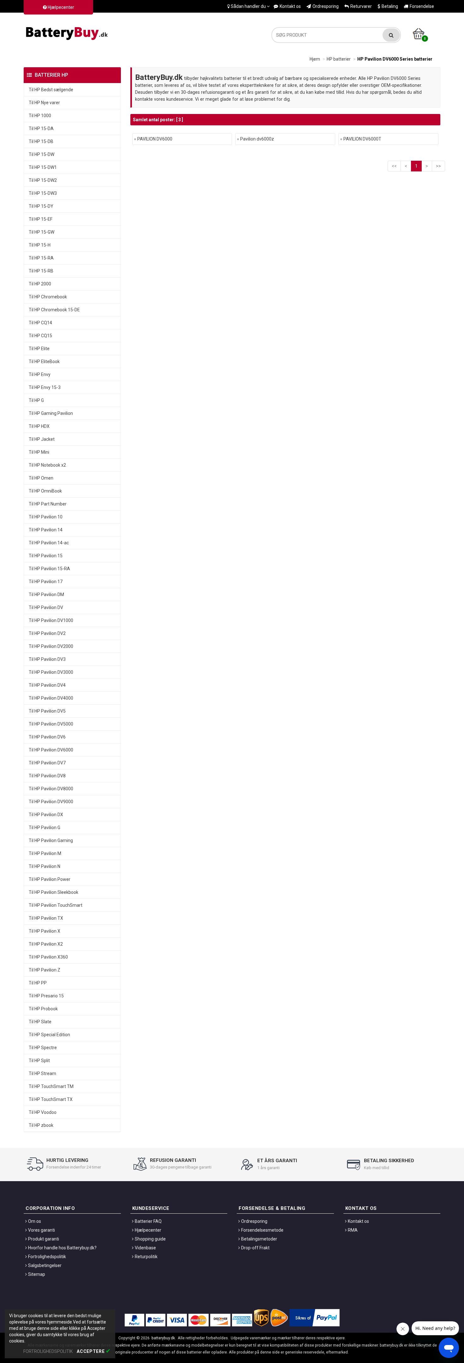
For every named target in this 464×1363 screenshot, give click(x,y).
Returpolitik (146, 1256)
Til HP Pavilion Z (44, 969)
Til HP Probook (43, 1008)
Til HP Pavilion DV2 (47, 633)
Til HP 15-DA (41, 128)
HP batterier (339, 59)
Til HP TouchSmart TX (51, 1099)
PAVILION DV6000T (362, 138)
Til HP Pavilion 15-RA (49, 568)
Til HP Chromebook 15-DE (54, 309)
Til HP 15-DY (41, 206)
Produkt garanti (43, 1238)
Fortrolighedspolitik (47, 1256)
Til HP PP (38, 982)
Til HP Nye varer (44, 102)
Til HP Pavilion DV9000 (51, 801)
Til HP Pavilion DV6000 (51, 749)
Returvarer (361, 6)
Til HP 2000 (40, 283)
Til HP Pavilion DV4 (47, 685)
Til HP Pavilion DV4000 (51, 698)
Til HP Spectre (43, 1047)
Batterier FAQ (148, 1221)
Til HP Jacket (42, 439)
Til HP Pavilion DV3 (47, 659)
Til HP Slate (40, 1021)
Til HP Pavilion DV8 (47, 775)
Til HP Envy (40, 374)
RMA (353, 1230)
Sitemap (36, 1274)
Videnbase (145, 1247)
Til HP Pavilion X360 (48, 956)
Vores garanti (41, 1230)
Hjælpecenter (60, 7)
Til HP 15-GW (41, 232)
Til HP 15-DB (41, 141)
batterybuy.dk (163, 1338)
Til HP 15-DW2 (43, 180)
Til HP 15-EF (40, 219)
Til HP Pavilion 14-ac (49, 542)
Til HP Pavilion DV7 (47, 762)
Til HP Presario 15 (46, 995)
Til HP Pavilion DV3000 (51, 672)
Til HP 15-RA (41, 257)
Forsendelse (422, 6)
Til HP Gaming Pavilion (51, 413)
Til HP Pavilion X (44, 931)
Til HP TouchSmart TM (51, 1086)
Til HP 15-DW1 (43, 167)
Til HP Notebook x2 (47, 465)
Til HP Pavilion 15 (45, 555)
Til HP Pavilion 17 (45, 581)
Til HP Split (39, 1060)
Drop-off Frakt (255, 1247)
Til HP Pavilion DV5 (47, 711)
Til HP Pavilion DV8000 (51, 788)
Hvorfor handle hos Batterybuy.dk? (62, 1247)
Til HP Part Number (48, 503)
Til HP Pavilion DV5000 (51, 723)
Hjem (315, 59)
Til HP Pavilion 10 (45, 516)
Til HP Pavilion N (44, 866)
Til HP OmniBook (45, 490)
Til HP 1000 (40, 115)
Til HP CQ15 (40, 335)
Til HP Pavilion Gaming (51, 840)
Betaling (390, 6)
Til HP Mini (39, 452)
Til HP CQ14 (40, 322)
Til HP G (36, 400)
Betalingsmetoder (259, 1238)
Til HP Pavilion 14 (45, 529)
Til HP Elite (39, 348)
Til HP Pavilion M (45, 853)
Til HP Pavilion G (44, 827)
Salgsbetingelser (45, 1265)
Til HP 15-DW (41, 154)
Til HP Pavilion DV (46, 607)
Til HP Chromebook (48, 296)
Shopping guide (150, 1238)
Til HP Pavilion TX (46, 918)
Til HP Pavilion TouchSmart (55, 905)
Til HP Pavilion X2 (46, 944)
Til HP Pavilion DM (46, 594)
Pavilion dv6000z (257, 138)
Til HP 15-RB (41, 270)
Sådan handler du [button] (248, 6)
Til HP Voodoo (43, 1112)
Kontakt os (290, 6)
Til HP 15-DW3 (43, 193)
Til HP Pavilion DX (46, 814)
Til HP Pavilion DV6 (47, 736)
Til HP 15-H (40, 245)
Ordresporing (325, 6)
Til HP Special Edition (49, 1034)
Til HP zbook (41, 1125)
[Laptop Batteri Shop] (68, 31)
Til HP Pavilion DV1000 (51, 620)
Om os (34, 1221)
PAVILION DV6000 (154, 138)
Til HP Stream (42, 1073)
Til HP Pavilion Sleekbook (53, 892)
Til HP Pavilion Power (49, 879)
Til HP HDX (39, 426)
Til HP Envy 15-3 (45, 387)
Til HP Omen (41, 478)
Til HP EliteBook (44, 361)
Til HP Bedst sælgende (51, 89)
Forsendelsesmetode (262, 1230)
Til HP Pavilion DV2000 (51, 646)
